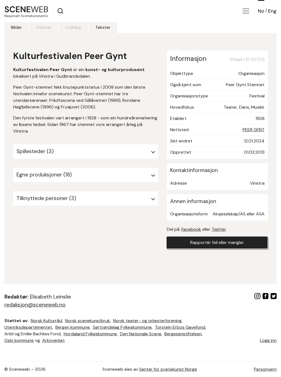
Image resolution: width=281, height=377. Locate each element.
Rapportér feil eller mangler (217, 242)
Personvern (265, 369)
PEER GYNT (254, 130)
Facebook (191, 229)
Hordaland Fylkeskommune (90, 334)
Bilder (16, 27)
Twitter (219, 229)
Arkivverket (53, 340)
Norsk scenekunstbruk (87, 320)
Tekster (103, 27)
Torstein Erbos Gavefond (180, 327)
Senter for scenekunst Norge (168, 369)
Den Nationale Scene (140, 334)
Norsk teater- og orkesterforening (147, 320)
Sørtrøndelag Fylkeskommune (122, 327)
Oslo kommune (19, 340)
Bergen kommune (72, 327)
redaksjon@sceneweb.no (35, 304)
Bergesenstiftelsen (183, 334)
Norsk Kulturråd (46, 320)
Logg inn (268, 340)
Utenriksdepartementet (28, 327)
